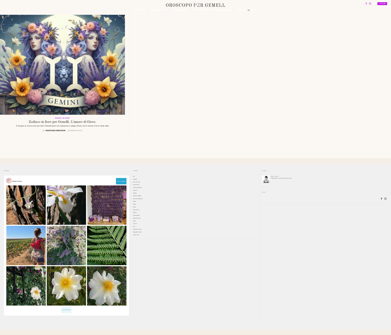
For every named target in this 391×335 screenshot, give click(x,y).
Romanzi (135, 212)
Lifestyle (135, 193)
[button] (26, 205)
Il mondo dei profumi (137, 187)
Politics (134, 207)
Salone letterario (136, 215)
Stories (134, 220)
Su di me (135, 223)
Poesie (134, 204)
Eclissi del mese (136, 181)
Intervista (135, 190)
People (134, 201)
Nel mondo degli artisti (138, 198)
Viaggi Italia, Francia (137, 232)
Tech (134, 226)
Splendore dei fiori (137, 218)
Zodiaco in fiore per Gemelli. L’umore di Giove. (62, 122)
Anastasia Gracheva (55, 130)
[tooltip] (366, 3)
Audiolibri (135, 179)
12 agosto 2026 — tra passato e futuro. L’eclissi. (281, 178)
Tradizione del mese (137, 229)
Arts (134, 176)
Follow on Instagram (121, 181)
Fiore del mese (136, 184)
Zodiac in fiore (62, 118)
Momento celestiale (137, 195)
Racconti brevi (136, 209)
